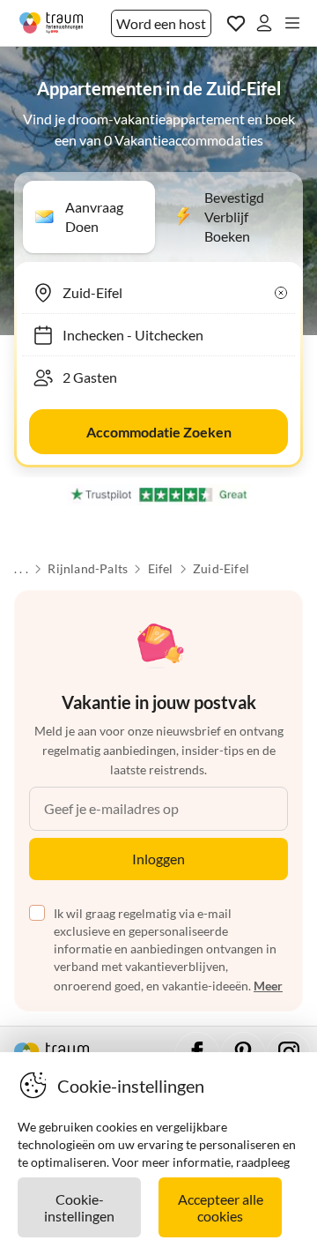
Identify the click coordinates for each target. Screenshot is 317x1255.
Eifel (160, 569)
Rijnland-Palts (88, 569)
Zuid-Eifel (221, 569)
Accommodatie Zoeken (159, 431)
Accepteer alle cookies (220, 1207)
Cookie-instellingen (79, 1207)
